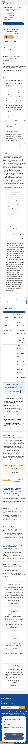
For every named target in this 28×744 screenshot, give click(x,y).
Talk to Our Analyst (14, 472)
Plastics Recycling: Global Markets (12, 527)
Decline (14, 738)
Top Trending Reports (18, 479)
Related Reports (18, 56)
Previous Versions (17, 481)
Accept (14, 734)
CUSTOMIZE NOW (11, 41)
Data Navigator (6, 60)
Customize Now (14, 630)
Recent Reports (7, 479)
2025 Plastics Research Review (11, 508)
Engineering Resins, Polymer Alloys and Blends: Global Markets (14, 545)
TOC (11, 56)
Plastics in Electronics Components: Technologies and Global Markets (13, 489)
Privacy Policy (7, 724)
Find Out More (14, 603)
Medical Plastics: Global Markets (12, 564)
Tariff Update (13, 58)
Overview (5, 56)
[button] (14, 402)
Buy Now (10, 37)
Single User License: (12, 29)
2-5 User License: (12, 31)
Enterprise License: (12, 33)
